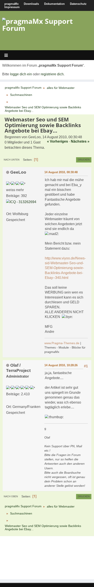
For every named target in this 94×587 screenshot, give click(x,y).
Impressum (12, 7)
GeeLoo (18, 172)
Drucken (84, 159)
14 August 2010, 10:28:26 (61, 365)
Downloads (31, 3)
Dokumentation (54, 3)
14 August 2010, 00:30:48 (61, 172)
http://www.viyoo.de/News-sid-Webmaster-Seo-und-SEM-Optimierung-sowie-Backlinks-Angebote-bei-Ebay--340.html (65, 268)
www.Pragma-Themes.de (61, 343)
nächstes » (80, 141)
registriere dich (52, 74)
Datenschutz (78, 3)
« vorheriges (57, 141)
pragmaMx (11, 3)
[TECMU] (8, 400)
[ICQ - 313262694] (21, 202)
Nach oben (11, 496)
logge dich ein (21, 74)
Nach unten (11, 159)
